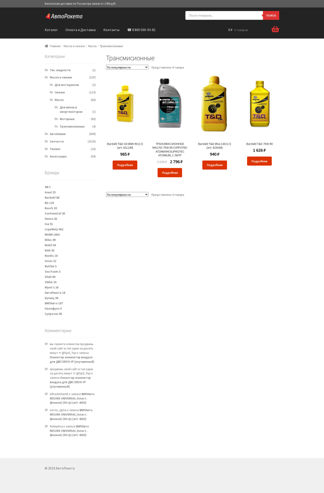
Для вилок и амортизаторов (71, 109)
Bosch (51, 208)
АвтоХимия (58, 134)
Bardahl (52, 197)
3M (48, 187)
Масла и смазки (74, 46)
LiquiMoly (54, 229)
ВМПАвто (54, 303)
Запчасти (57, 141)
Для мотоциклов (67, 85)
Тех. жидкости (60, 70)
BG (49, 203)
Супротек (53, 314)
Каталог (51, 30)
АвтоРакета (55, 293)
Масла (92, 46)
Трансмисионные (72, 126)
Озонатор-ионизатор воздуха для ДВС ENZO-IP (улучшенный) (72, 359)
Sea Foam (52, 271)
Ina (49, 224)
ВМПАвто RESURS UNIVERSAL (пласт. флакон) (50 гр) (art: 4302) (72, 398)
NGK (49, 250)
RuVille (50, 266)
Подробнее (125, 165)
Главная (55, 46)
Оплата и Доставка (80, 30)
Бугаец (51, 298)
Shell (50, 277)
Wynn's (51, 287)
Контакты (111, 30)
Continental (55, 213)
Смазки (60, 92)
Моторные (67, 119)
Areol (50, 192)
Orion (50, 261)
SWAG (50, 282)
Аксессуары (58, 156)
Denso (51, 219)
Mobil (50, 245)
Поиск (271, 15)
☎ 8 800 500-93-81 (141, 30)
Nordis (51, 256)
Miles (50, 240)
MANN (52, 234)
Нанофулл (53, 308)
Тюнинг (55, 149)
